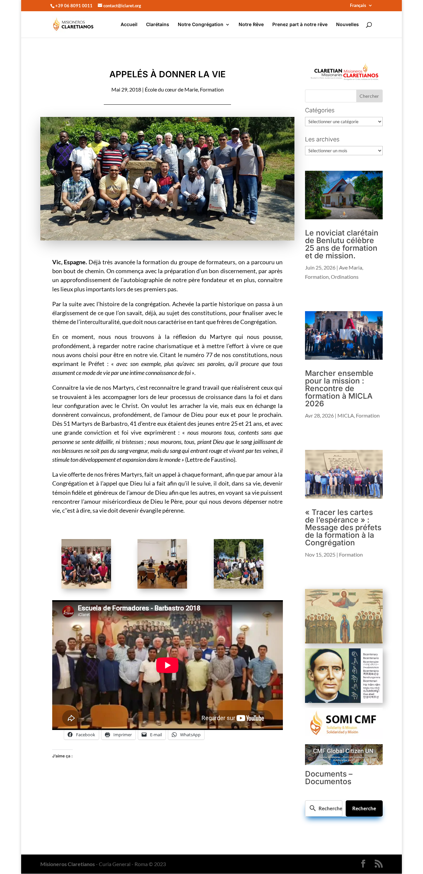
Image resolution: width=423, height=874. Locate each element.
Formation (212, 89)
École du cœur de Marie (171, 89)
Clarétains (157, 24)
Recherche (364, 808)
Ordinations (345, 276)
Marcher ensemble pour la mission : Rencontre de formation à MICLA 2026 (339, 388)
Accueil (129, 24)
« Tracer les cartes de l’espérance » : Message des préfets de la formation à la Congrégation (343, 527)
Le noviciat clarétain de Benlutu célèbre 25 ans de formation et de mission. (341, 244)
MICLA (345, 415)
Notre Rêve (251, 24)
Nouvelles (347, 24)
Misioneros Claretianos (67, 864)
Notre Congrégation (200, 24)
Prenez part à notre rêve (299, 24)
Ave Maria (350, 267)
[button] (90, 565)
